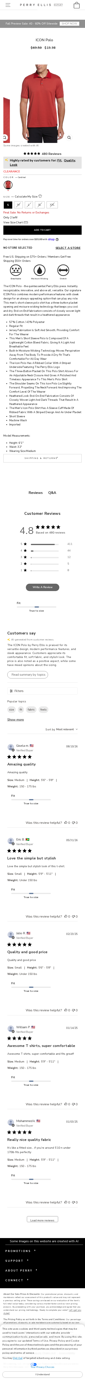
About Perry (21, 1270)
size (11, 710)
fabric (31, 710)
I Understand (42, 1374)
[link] (77, 5)
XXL (52, 205)
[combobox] (61, 729)
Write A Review (43, 587)
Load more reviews (42, 1220)
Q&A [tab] (52, 492)
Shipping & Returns (42, 458)
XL (39, 205)
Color (14, 177)
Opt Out (17, 1358)
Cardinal (8, 185)
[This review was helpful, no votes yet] (65, 823)
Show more (15, 719)
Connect (16, 1280)
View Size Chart (13, 222)
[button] (8, 5)
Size (20, 196)
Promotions (20, 1251)
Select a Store (68, 248)
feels (43, 710)
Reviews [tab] (36, 492)
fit (21, 710)
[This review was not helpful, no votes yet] (73, 823)
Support (16, 1260)
